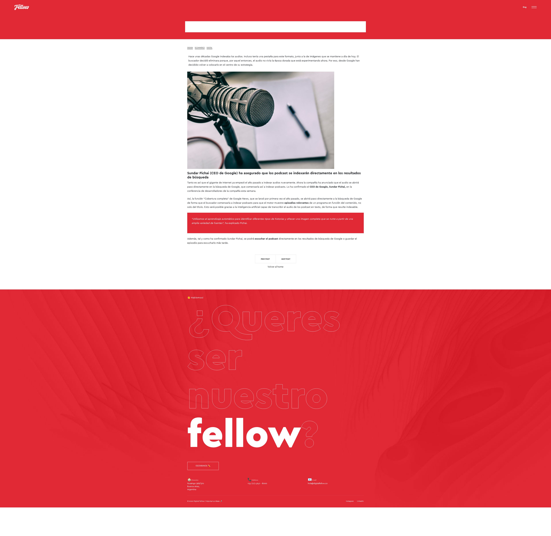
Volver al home (275, 267)
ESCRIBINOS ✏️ (203, 466)
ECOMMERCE (200, 47)
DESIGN (190, 47)
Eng (524, 7)
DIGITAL (209, 47)
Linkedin (360, 501)
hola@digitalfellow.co (318, 483)
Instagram (350, 501)
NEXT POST (285, 259)
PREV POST (265, 259)
